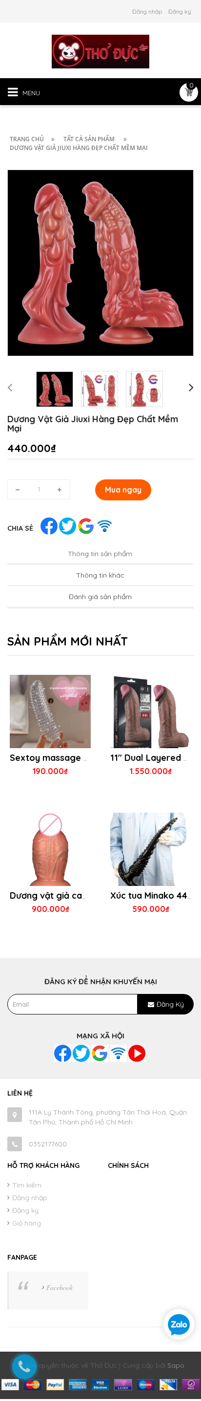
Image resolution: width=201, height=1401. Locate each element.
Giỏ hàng (26, 1223)
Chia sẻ (20, 528)
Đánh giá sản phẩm (100, 596)
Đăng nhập (147, 11)
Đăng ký (179, 11)
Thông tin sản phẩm (100, 553)
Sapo (175, 1365)
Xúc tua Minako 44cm (155, 895)
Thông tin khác (100, 575)
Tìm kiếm (26, 1185)
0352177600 (48, 1144)
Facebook (59, 1287)
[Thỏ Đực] (100, 50)
